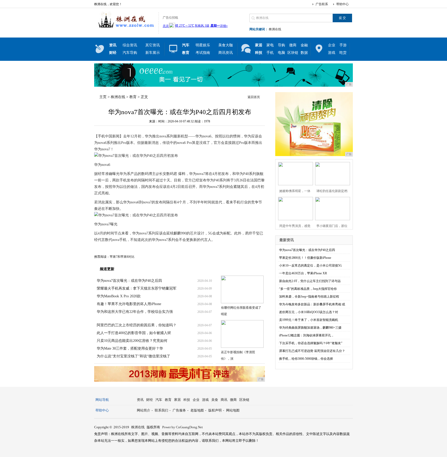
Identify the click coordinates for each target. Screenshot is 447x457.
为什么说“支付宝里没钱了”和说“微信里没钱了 (133, 356)
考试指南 (203, 53)
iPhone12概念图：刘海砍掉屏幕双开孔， (306, 335)
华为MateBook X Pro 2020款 (119, 296)
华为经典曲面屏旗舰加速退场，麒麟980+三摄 (310, 327)
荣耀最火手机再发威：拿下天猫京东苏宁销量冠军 (136, 288)
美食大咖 (225, 45)
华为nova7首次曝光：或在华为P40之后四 (129, 281)
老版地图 (197, 410)
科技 (186, 400)
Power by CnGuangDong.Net (182, 427)
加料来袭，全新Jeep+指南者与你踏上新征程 (309, 296)
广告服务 (179, 410)
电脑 (281, 53)
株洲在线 (275, 29)
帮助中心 (342, 4)
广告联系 (322, 4)
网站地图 (233, 410)
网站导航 (102, 400)
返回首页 (254, 97)
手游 (343, 45)
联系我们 (161, 410)
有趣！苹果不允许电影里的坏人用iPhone (129, 304)
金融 (304, 45)
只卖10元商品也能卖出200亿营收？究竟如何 (132, 341)
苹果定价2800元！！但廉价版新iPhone (305, 258)
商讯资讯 (225, 53)
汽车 (158, 400)
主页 (103, 97)
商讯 (224, 400)
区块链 (292, 53)
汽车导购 (130, 53)
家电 (270, 45)
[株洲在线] (125, 29)
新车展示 (152, 53)
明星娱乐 (203, 45)
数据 (304, 53)
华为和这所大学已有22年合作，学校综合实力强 (135, 312)
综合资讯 (130, 45)
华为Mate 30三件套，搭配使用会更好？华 (130, 348)
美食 (214, 400)
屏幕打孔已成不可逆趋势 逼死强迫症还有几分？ (312, 351)
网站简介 (143, 410)
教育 (133, 97)
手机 (270, 53)
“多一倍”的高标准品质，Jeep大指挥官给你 (308, 289)
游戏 (331, 53)
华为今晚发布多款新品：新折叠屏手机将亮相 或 (312, 304)
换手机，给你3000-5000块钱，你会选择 (306, 358)
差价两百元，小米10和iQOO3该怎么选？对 (308, 312)
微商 (292, 45)
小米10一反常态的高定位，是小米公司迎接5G (310, 265)
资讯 (140, 400)
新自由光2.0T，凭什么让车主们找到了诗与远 (310, 281)
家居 (177, 400)
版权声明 (215, 410)
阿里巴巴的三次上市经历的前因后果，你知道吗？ (136, 325)
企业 (331, 45)
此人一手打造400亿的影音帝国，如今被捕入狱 (134, 333)
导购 (281, 45)
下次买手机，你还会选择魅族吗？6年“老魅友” (310, 343)
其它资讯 (152, 45)
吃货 (343, 53)
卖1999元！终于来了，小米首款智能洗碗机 (308, 320)
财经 (149, 400)
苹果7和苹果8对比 (122, 257)
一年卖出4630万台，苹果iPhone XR (303, 273)
